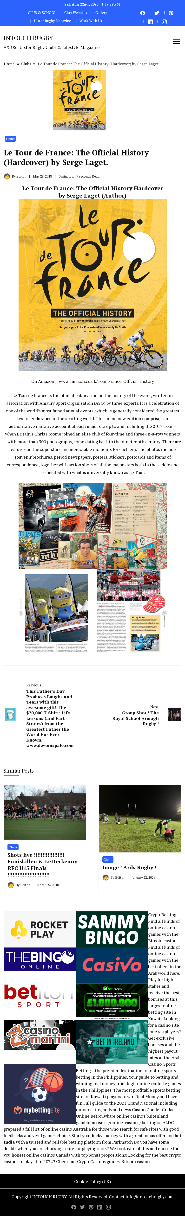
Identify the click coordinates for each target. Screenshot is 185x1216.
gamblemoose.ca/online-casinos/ (108, 1122)
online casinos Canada (48, 1155)
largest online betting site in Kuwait (162, 1012)
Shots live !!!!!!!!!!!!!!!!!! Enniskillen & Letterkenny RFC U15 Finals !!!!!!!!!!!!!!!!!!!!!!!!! (42, 864)
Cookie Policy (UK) (92, 1181)
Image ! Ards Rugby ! (129, 867)
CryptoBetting (162, 914)
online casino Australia (68, 1129)
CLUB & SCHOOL (42, 12)
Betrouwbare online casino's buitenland (129, 1116)
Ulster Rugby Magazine (52, 21)
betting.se (152, 1122)
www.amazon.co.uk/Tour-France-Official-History (106, 381)
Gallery (101, 12)
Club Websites (75, 12)
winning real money (95, 1083)
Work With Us (90, 21)
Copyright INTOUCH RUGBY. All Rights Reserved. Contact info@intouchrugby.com (93, 1196)
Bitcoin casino (162, 940)
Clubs (10, 138)
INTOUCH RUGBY (28, 38)
